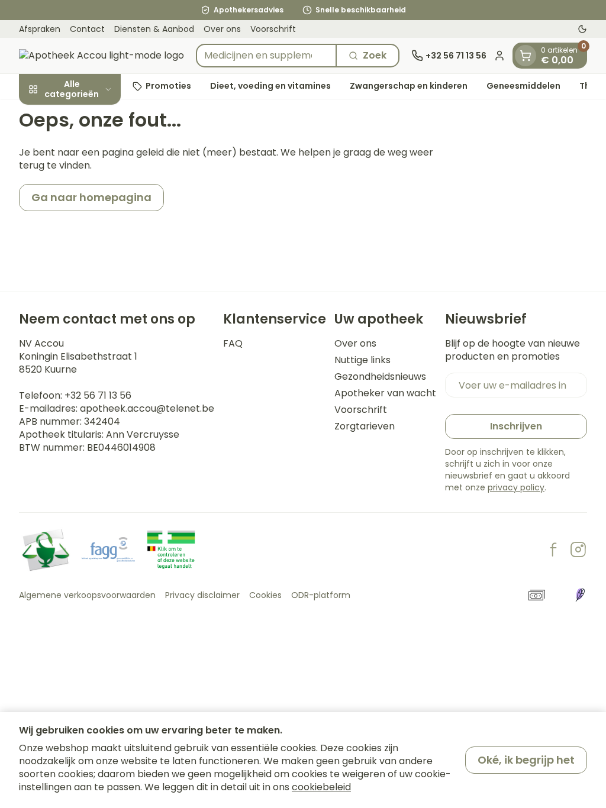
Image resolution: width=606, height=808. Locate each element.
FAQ (233, 343)
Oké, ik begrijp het (526, 759)
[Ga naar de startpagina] (101, 55)
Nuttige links (362, 360)
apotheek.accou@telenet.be (147, 408)
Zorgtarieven (364, 426)
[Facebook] (553, 549)
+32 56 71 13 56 (98, 395)
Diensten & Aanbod (154, 29)
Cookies (265, 595)
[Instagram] (578, 549)
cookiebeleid (321, 787)
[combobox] (266, 55)
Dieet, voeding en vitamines (270, 86)
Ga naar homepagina (91, 197)
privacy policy (516, 487)
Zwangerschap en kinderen (409, 86)
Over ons (222, 29)
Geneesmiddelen (523, 86)
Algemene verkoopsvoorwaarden (87, 595)
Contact (87, 29)
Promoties (168, 86)
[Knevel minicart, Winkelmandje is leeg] (525, 55)
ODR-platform (320, 595)
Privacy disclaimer (202, 595)
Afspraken (39, 29)
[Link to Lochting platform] (580, 595)
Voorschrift (273, 29)
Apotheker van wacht (385, 393)
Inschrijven (516, 426)
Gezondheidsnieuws (380, 376)
